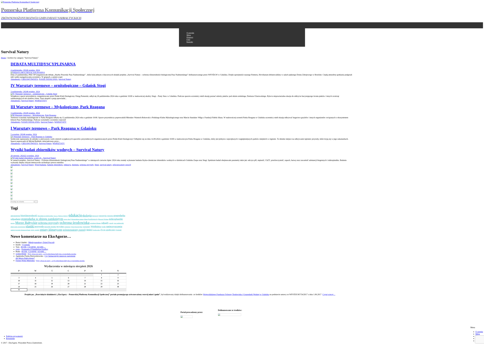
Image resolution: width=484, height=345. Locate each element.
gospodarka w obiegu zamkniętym (42, 218)
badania (43, 165)
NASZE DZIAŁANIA (48, 79)
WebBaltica (96, 226)
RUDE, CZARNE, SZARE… (33, 247)
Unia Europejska (76, 227)
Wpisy (37, 165)
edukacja (67, 165)
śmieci (89, 229)
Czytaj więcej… (328, 294)
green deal (67, 219)
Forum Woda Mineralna (25, 261)
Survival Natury (64, 79)
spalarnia (67, 227)
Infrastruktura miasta (77, 219)
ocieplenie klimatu (95, 223)
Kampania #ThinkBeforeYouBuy (35, 249)
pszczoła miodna (50, 227)
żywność (118, 230)
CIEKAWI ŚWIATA (29, 79)
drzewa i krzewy (63, 216)
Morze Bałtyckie (26, 223)
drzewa (56, 216)
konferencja (93, 219)
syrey (18, 249)
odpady (105, 222)
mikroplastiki (116, 219)
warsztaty (86, 227)
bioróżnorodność (29, 215)
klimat (86, 219)
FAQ (188, 40)
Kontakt (190, 42)
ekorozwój (95, 216)
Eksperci (190, 37)
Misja (477, 334)
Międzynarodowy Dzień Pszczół (41, 242)
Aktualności (15, 79)
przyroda (39, 226)
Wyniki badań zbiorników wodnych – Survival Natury (57, 149)
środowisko (96, 230)
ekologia (75, 165)
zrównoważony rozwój (122, 165)
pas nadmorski (119, 223)
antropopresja (15, 216)
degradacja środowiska (45, 216)
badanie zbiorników (55, 165)
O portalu (479, 332)
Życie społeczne (107, 230)
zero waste (35, 230)
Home (3, 58)
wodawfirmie (21, 254)
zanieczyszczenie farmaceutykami (20, 230)
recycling (60, 227)
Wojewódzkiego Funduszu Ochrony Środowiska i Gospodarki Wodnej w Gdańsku (236, 294)
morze (13, 223)
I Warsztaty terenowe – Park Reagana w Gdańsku (53, 128)
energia (110, 216)
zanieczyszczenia (114, 226)
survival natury (106, 165)
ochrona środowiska (74, 223)
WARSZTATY (41, 101)
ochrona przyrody (87, 165)
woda (104, 227)
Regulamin (10, 338)
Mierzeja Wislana (103, 219)
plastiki (30, 226)
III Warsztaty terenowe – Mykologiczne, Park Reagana (58, 107)
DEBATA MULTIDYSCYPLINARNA (43, 64)
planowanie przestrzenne (18, 227)
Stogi (97, 165)
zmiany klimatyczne (51, 229)
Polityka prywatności (14, 336)
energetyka (103, 216)
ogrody (111, 223)
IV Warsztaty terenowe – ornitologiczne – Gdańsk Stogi (58, 85)
